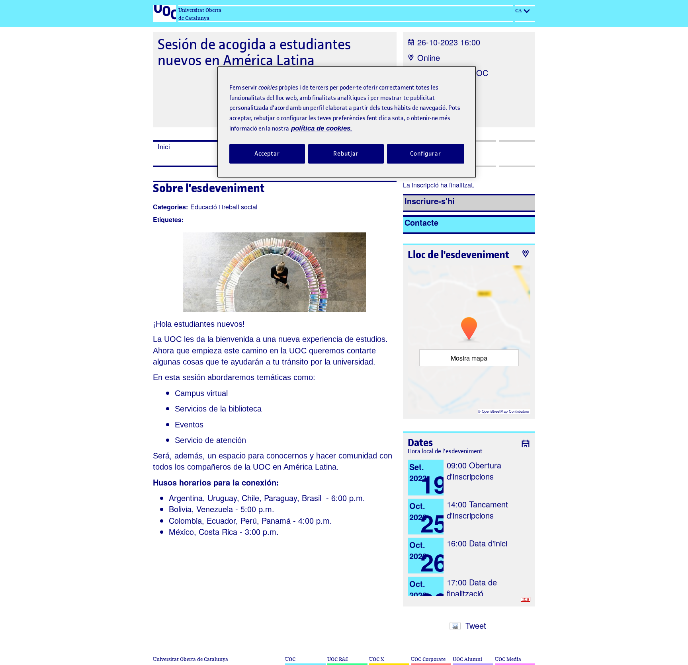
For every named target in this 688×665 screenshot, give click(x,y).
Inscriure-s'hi (430, 201)
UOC (290, 659)
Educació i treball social (224, 206)
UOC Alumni (467, 659)
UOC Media (508, 659)
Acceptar (267, 154)
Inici (164, 146)
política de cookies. (321, 128)
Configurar (425, 154)
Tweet (475, 625)
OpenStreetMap (495, 411)
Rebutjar (346, 154)
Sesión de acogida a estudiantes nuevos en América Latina (254, 52)
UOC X (376, 659)
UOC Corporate (428, 659)
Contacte (421, 222)
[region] (346, 121)
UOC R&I (337, 659)
